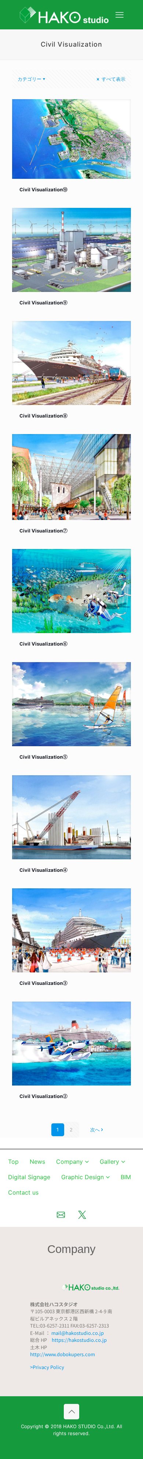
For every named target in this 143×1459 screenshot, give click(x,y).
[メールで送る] (60, 1214)
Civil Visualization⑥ (43, 644)
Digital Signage (29, 1177)
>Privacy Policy (47, 1367)
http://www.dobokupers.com (62, 1354)
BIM (126, 1177)
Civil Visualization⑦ (43, 530)
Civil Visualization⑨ (43, 302)
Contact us (23, 1192)
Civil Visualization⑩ (43, 189)
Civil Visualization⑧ (43, 415)
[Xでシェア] (82, 1214)
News (37, 1161)
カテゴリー (29, 79)
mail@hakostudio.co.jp (77, 1332)
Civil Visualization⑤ (43, 757)
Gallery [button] (109, 1161)
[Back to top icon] (71, 1411)
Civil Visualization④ (43, 870)
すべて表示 (112, 79)
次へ (95, 1129)
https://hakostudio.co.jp (79, 1339)
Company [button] (69, 1161)
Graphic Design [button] (82, 1177)
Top (13, 1161)
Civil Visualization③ (43, 983)
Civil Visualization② (43, 1096)
